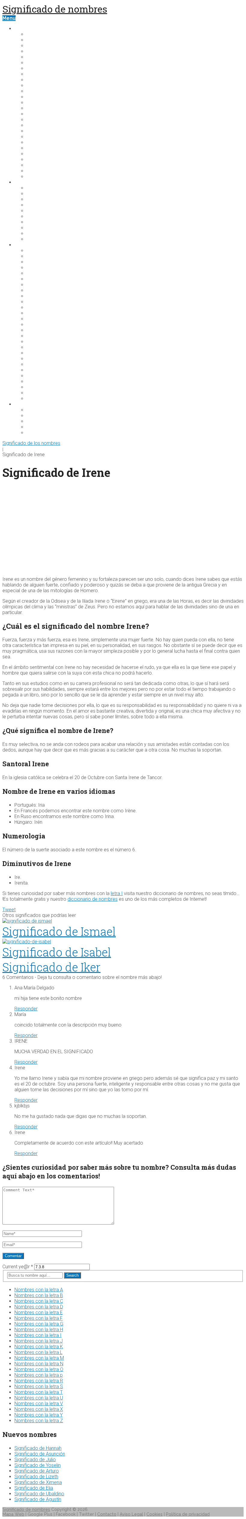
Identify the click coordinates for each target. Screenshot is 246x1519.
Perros (34, 205)
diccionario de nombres (93, 899)
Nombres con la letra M (39, 1358)
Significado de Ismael (59, 931)
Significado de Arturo (36, 1471)
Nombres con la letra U (38, 1398)
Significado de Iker (51, 966)
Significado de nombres (54, 8)
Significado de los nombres (31, 443)
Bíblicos (36, 273)
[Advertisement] (123, 530)
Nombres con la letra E (38, 1312)
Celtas (34, 285)
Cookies (154, 1514)
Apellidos (26, 404)
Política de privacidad (188, 1514)
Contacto (106, 1514)
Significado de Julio (35, 1459)
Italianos (36, 353)
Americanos (41, 262)
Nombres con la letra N (38, 1364)
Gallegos (37, 324)
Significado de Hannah (38, 1448)
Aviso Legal (131, 1514)
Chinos (34, 290)
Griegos (36, 330)
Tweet (9, 909)
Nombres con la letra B (38, 1295)
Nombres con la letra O (38, 1369)
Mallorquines (42, 364)
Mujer (33, 188)
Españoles (39, 313)
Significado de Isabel (56, 951)
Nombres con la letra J (38, 1341)
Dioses (34, 222)
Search (72, 1275)
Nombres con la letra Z (38, 1420)
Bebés (34, 199)
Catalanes (38, 279)
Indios (33, 341)
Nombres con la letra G (38, 1324)
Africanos (38, 250)
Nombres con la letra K (38, 1346)
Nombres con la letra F (38, 1318)
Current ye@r (17, 1266)
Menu (9, 18)
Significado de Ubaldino (39, 1494)
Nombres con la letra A (38, 1290)
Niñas (33, 233)
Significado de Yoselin (37, 1465)
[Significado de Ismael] (123, 921)
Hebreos (37, 336)
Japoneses (39, 359)
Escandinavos (43, 307)
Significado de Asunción (39, 1454)
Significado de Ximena (38, 1482)
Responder (26, 1009)
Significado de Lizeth (36, 1476)
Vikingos (36, 398)
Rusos (33, 387)
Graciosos (38, 421)
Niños (33, 228)
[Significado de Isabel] (123, 941)
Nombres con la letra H (38, 1329)
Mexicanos (39, 370)
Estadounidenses (47, 415)
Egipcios (36, 302)
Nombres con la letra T (38, 1392)
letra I (117, 893)
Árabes (35, 267)
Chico (33, 194)
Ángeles (36, 211)
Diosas (34, 216)
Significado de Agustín (37, 1499)
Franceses (39, 319)
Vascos (35, 393)
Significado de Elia (33, 1488)
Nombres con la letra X (38, 1409)
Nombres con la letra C (38, 1301)
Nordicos (37, 376)
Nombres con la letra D (38, 1307)
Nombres (26, 28)
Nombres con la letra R (38, 1381)
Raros (33, 239)
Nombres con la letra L (38, 1352)
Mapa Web (13, 1514)
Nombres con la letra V (38, 1403)
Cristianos (38, 296)
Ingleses (36, 347)
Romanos (38, 381)
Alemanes (38, 256)
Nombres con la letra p (38, 1375)
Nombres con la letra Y (38, 1415)
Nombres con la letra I (38, 1335)
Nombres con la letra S (38, 1386)
